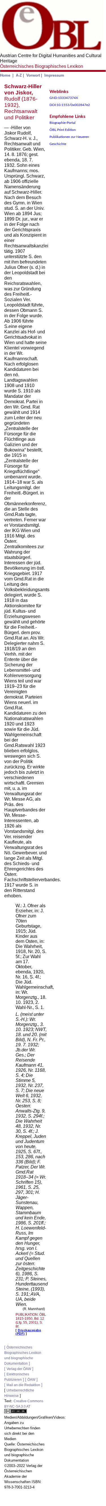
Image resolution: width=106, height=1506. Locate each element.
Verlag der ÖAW (19, 1369)
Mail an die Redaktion (23, 1385)
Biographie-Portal (62, 122)
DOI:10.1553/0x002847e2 (69, 105)
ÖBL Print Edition (62, 129)
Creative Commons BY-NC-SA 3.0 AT (23, 1403)
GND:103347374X (63, 98)
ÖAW (31, 1380)
